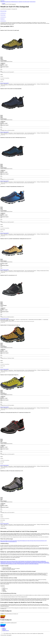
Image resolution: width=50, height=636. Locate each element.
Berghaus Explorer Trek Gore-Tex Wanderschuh (7, 561)
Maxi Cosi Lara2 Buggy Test (4, 540)
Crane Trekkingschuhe (28, 561)
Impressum (4, 629)
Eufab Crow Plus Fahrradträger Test (11, 541)
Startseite (3, 3)
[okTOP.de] (2, 0)
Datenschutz (4, 628)
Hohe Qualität (2, 626)
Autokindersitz (20, 1)
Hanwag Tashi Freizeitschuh (20, 561)
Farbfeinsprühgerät (32, 1)
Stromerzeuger (2, 1)
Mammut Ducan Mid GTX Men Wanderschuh (17, 563)
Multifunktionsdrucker (14, 1)
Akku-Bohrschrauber (26, 1)
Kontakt (3, 627)
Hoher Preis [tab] (2, 617)
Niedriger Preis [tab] (3, 615)
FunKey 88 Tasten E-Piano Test (32, 540)
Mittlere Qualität (2, 625)
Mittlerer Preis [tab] (3, 616)
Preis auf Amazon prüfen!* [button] (4, 83)
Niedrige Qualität (3, 624)
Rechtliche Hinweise (5, 630)
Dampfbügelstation (8, 1)
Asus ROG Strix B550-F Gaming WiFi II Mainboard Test (18, 540)
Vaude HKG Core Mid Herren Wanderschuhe (31, 563)
